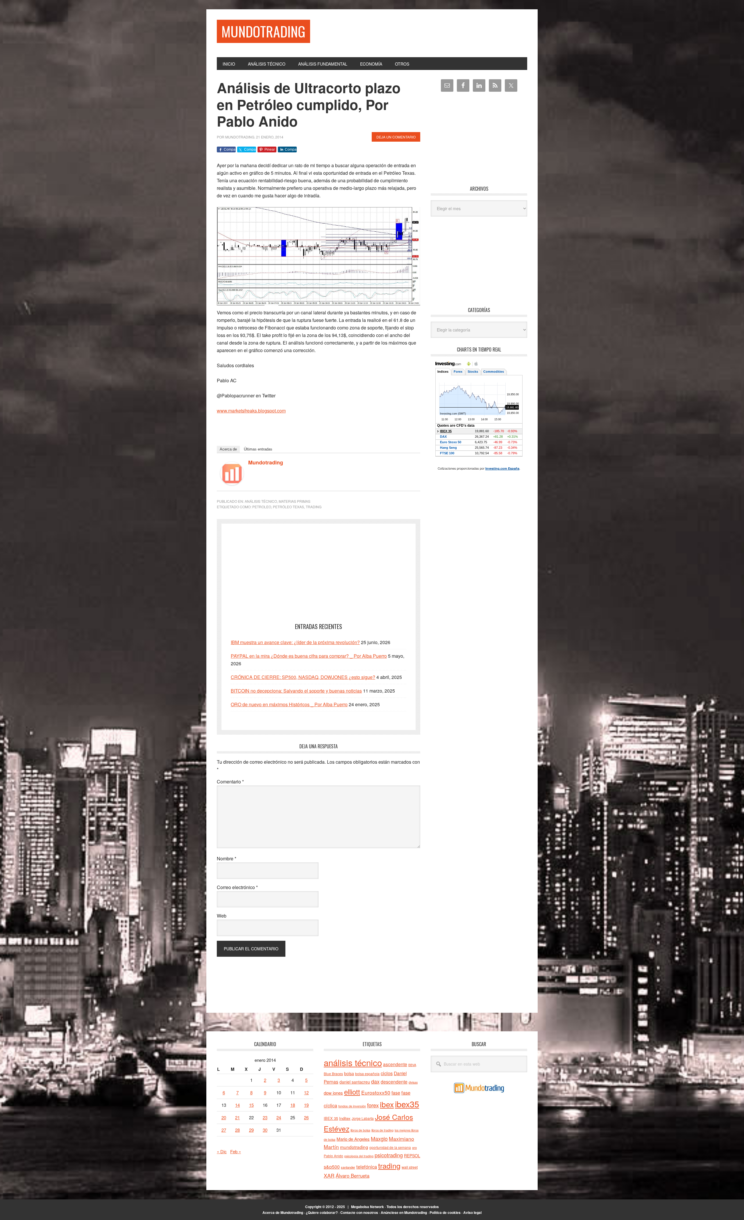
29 (251, 1130)
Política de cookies (445, 1212)
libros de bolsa (360, 1130)
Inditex (344, 1118)
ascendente (395, 1064)
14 (237, 1105)
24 (278, 1117)
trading (313, 506)
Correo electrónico (237, 887)
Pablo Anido (333, 1156)
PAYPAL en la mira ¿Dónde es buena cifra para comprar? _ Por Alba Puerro (309, 656)
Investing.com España (502, 468)
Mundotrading (263, 31)
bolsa (349, 1073)
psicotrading (389, 1155)
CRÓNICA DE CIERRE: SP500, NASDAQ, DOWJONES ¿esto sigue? (303, 677)
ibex (387, 1104)
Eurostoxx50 (375, 1092)
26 (306, 1117)
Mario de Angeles (353, 1139)
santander (348, 1167)
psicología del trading (358, 1156)
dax (375, 1081)
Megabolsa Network (367, 1206)
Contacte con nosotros (359, 1212)
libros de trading (382, 1130)
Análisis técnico (261, 501)
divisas (413, 1082)
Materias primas (294, 501)
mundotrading (354, 1147)
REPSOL (412, 1155)
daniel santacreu (354, 1082)
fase (395, 1092)
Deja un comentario (396, 136)
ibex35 (407, 1104)
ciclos (387, 1073)
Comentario (230, 781)
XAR (329, 1175)
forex (373, 1105)
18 (292, 1105)
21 (237, 1117)
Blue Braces (333, 1073)
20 (223, 1117)
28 (237, 1130)
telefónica (366, 1166)
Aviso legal (472, 1212)
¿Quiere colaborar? (322, 1212)
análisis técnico (353, 1062)
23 (265, 1117)
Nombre (226, 858)
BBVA (412, 1065)
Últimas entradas (258, 449)
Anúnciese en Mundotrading (404, 1212)
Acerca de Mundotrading (282, 1212)
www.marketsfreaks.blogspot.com (251, 410)
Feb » (235, 1151)
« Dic (222, 1151)
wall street (410, 1167)
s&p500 (332, 1166)
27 (223, 1130)
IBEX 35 (331, 1118)
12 (306, 1092)
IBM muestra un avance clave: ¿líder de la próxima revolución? (295, 642)
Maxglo (379, 1138)
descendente (394, 1081)
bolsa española (367, 1073)
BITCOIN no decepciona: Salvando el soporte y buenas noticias (296, 690)
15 (251, 1105)
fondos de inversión (352, 1106)
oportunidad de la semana (390, 1147)
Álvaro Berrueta (352, 1175)
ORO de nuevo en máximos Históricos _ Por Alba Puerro (289, 704)
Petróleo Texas (288, 506)
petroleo (261, 506)
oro (414, 1147)
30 (265, 1130)
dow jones (333, 1093)
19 (306, 1105)
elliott (352, 1091)
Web (221, 915)
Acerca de (228, 449)
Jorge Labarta (363, 1118)
